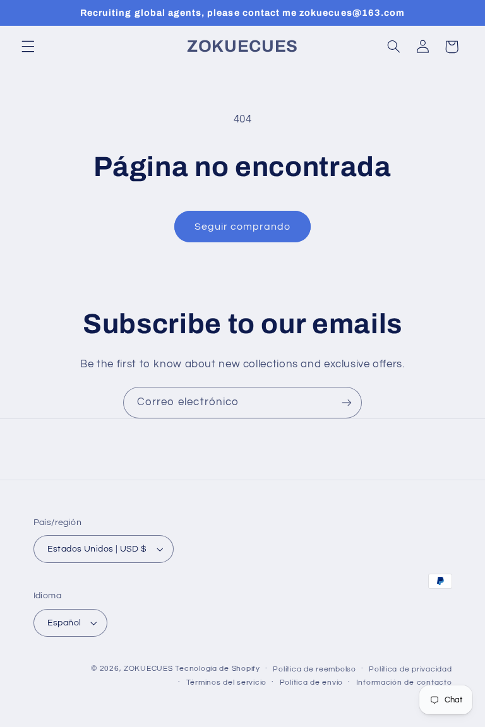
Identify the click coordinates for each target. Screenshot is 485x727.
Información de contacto (404, 682)
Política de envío (312, 682)
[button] (27, 46)
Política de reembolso (314, 669)
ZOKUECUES (148, 668)
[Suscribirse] (346, 402)
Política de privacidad (410, 669)
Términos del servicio (226, 682)
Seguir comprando (243, 227)
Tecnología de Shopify (217, 668)
